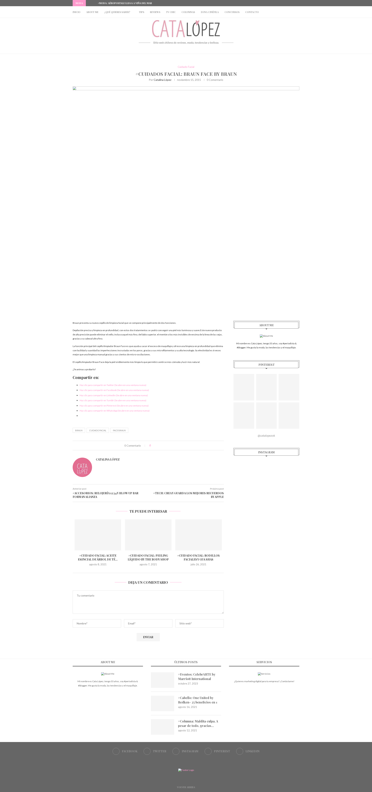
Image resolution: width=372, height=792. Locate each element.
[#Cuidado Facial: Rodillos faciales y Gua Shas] (198, 534)
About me (92, 12)
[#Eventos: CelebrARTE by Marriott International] (162, 680)
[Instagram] (289, 3)
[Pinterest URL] (243, 387)
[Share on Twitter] (162, 445)
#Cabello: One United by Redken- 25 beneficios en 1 (197, 700)
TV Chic (171, 12)
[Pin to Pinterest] (166, 445)
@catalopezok (266, 435)
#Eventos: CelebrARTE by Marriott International (196, 676)
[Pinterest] (294, 3)
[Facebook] (281, 3)
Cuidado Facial (186, 66)
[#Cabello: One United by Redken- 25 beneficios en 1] (162, 703)
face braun (119, 430)
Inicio (76, 12)
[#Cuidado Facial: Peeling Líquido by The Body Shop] (148, 534)
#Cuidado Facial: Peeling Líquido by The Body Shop (148, 557)
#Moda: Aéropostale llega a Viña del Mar (125, 3)
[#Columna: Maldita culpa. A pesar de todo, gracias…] (162, 727)
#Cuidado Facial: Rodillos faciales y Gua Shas (198, 557)
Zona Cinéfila (210, 12)
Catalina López (162, 79)
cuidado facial (97, 430)
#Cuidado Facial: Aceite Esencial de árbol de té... (98, 557)
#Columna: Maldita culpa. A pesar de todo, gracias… (198, 723)
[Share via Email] (170, 445)
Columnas (188, 12)
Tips (141, 12)
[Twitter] (285, 3)
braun (79, 430)
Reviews (155, 12)
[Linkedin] (298, 3)
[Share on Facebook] (158, 445)
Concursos (232, 12)
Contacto (252, 12)
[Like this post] (153, 445)
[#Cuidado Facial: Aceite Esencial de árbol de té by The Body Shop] (98, 534)
